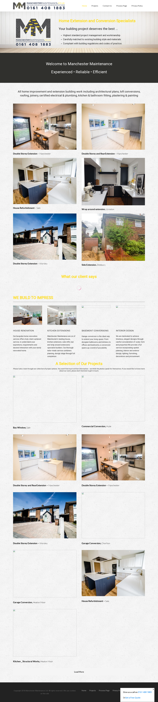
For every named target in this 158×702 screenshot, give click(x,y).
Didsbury (93, 264)
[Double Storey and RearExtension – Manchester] (44, 460)
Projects (92, 691)
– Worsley (30, 263)
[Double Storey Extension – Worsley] (44, 518)
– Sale (26, 208)
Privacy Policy (118, 691)
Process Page (104, 691)
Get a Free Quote (132, 697)
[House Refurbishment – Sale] (113, 576)
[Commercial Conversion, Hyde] (113, 401)
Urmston (98, 209)
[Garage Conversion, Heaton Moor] (44, 577)
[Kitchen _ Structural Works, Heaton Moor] (44, 636)
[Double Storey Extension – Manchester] (113, 460)
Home (84, 691)
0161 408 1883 (145, 692)
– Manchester (32, 153)
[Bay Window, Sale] (44, 402)
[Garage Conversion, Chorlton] (113, 518)
